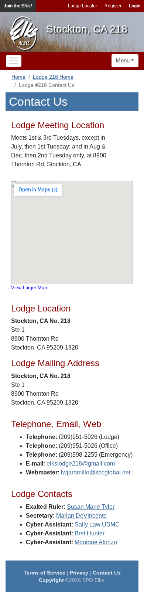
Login (134, 5)
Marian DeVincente (81, 515)
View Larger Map (29, 287)
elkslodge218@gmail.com (81, 463)
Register (112, 5)
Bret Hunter (89, 533)
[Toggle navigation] (13, 61)
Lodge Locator (82, 5)
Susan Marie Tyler (90, 507)
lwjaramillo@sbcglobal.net (95, 472)
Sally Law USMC (97, 524)
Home (18, 77)
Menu (123, 60)
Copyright (51, 580)
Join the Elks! (18, 5)
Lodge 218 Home (53, 77)
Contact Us (107, 573)
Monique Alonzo (96, 542)
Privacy (79, 573)
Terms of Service (44, 573)
